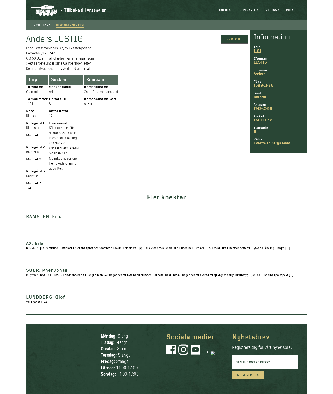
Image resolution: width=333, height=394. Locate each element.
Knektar (226, 10)
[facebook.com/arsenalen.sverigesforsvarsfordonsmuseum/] (172, 352)
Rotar (291, 10)
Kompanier (248, 10)
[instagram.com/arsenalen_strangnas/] (183, 352)
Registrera (248, 375)
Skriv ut (234, 39)
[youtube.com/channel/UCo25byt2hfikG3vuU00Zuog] (195, 352)
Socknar (272, 10)
